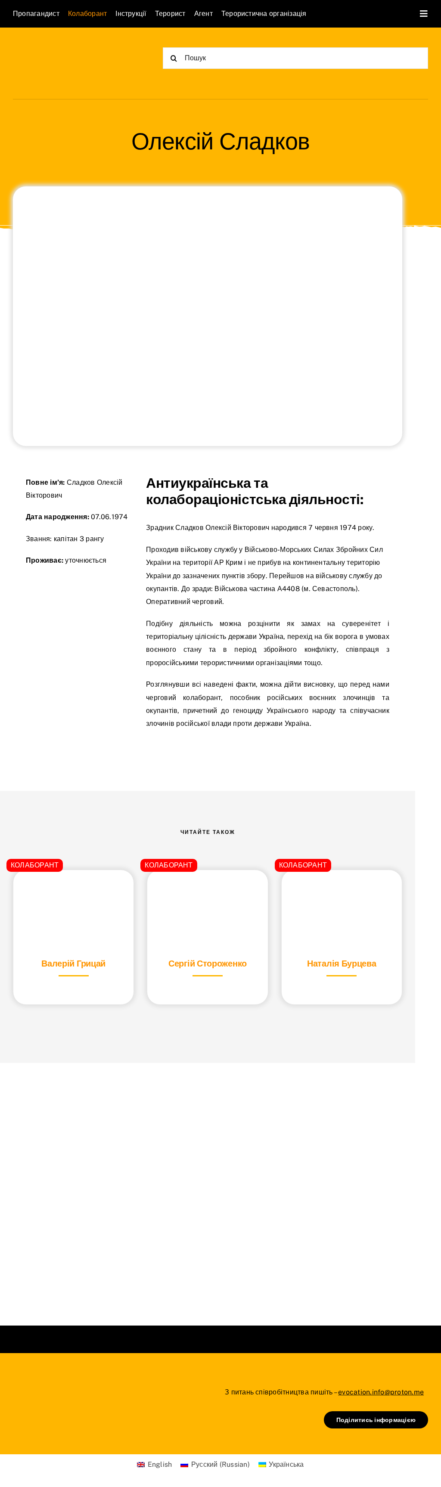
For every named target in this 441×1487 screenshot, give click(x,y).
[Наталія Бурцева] (342, 891)
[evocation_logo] (62, 48)
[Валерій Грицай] (73, 891)
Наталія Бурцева (341, 963)
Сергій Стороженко (207, 963)
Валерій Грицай (73, 963)
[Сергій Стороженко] (207, 891)
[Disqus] (207, 1183)
